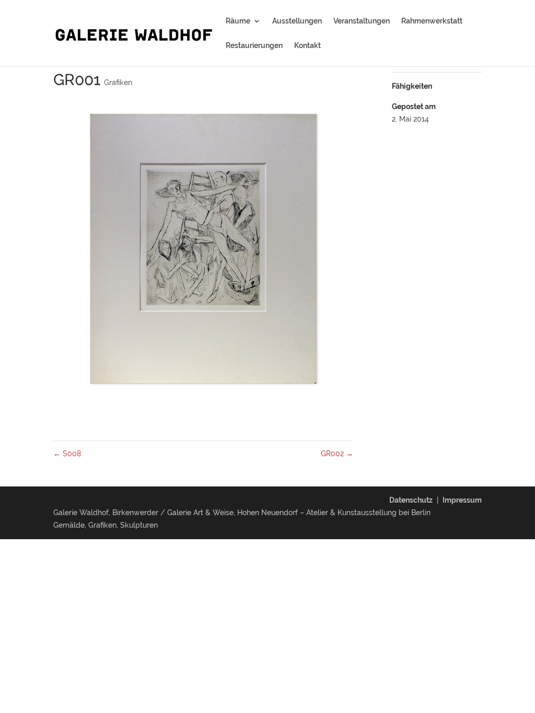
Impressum (462, 500)
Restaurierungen (254, 46)
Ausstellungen (297, 21)
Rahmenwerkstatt (431, 21)
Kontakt (307, 46)
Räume (238, 21)
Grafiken (118, 82)
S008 (67, 453)
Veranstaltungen (361, 21)
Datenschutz (411, 500)
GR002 (337, 453)
